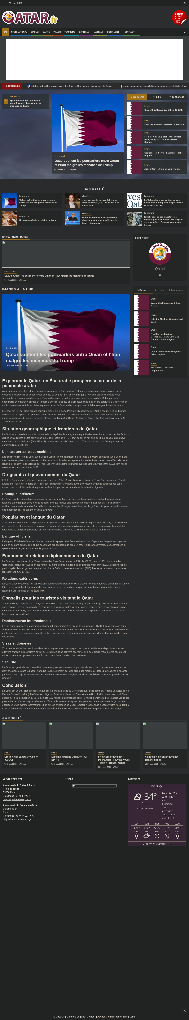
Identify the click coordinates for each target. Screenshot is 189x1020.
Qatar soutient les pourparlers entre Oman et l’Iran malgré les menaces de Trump (70, 86)
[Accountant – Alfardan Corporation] (134, 167)
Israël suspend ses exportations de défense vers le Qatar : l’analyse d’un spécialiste (100, 202)
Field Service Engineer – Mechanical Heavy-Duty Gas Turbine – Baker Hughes (162, 139)
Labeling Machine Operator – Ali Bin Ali (164, 124)
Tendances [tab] (177, 97)
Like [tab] (158, 97)
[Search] (184, 32)
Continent (113, 32)
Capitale (84, 32)
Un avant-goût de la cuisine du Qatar (38, 220)
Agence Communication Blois (112, 1016)
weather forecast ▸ (157, 843)
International (18, 32)
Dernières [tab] (138, 97)
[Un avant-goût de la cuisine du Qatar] (9, 218)
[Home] (5, 32)
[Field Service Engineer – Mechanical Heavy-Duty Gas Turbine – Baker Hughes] (134, 137)
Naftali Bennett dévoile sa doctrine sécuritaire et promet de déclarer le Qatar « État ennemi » (99, 220)
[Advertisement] (94, 59)
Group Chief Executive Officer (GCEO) (163, 110)
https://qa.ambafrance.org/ (17, 819)
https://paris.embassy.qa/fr (17, 799)
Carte (46, 32)
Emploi (35, 32)
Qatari (73, 170)
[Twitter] (160, 275)
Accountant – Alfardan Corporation (162, 169)
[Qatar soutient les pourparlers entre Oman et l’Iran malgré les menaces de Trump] (88, 123)
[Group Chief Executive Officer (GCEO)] (134, 108)
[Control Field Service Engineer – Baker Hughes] (134, 152)
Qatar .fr (60, 1016)
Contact (91, 1016)
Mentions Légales (75, 1016)
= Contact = (129, 32)
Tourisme (69, 32)
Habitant (98, 32)
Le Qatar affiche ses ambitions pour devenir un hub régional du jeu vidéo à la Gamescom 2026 (163, 202)
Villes (57, 32)
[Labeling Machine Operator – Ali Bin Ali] (134, 123)
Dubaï (132, 1016)
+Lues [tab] (160, 290)
